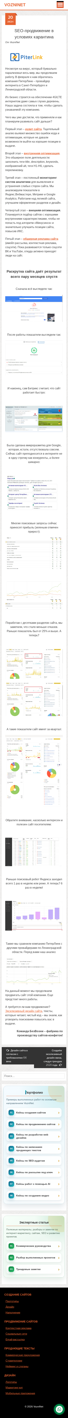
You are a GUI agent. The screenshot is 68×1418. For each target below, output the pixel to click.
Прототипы (12, 1301)
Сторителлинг (14, 1360)
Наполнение (13, 1312)
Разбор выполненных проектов (35, 1257)
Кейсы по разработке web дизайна (32, 1136)
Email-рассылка (15, 1339)
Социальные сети (16, 1333)
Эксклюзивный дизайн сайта (23, 1011)
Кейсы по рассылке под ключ (34, 1172)
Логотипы (11, 1381)
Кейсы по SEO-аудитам (30, 1160)
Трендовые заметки (28, 1269)
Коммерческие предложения (23, 1355)
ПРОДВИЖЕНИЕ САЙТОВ (21, 1321)
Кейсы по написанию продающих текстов (29, 1148)
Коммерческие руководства (33, 1246)
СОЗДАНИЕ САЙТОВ (17, 1294)
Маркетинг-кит (14, 1387)
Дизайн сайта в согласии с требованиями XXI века (17, 1056)
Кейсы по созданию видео (32, 1195)
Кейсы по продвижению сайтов (35, 1124)
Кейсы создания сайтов (31, 1112)
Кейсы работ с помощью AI (33, 1184)
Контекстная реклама (18, 1328)
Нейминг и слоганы (17, 1366)
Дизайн (10, 1306)
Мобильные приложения (20, 1393)
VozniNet (15, 4)
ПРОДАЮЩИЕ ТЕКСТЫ (19, 1348)
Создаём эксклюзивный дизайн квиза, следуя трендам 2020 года (53, 1057)
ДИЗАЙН (10, 1375)
